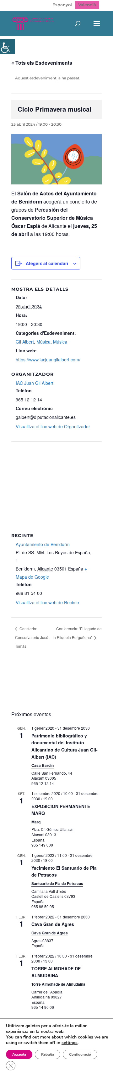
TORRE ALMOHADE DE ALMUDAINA (56, 972)
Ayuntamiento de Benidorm (43, 544)
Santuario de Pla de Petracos (57, 883)
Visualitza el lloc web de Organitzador (53, 426)
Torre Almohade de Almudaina (58, 984)
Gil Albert (25, 342)
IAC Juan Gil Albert (34, 383)
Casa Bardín (42, 765)
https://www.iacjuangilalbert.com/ (48, 359)
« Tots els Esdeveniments (41, 62)
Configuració (80, 1054)
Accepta (19, 1054)
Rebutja (47, 1054)
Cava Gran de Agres (52, 924)
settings (70, 1043)
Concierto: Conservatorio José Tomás (31, 637)
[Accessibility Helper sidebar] (7, 46)
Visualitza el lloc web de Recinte (47, 602)
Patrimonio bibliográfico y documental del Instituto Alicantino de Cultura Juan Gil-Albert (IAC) (64, 746)
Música (43, 342)
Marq (35, 822)
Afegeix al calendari (47, 263)
